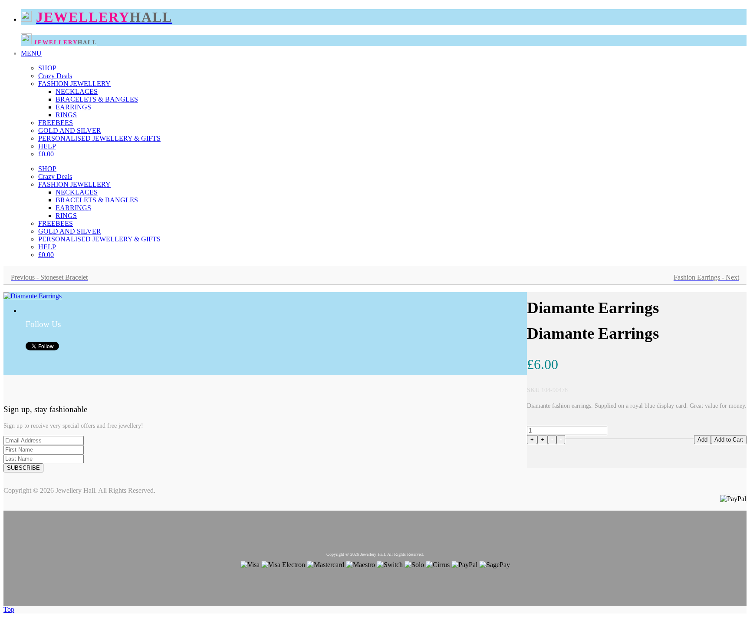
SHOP (47, 68)
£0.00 (46, 154)
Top (8, 609)
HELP (47, 146)
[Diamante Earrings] (32, 296)
